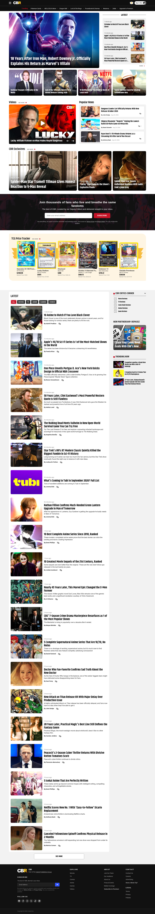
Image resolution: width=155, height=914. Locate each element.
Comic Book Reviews (124, 305)
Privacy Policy (101, 221)
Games (72, 886)
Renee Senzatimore (52, 380)
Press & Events (109, 883)
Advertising (129, 879)
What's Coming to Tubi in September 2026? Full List (71, 480)
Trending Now (122, 356)
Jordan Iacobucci (51, 570)
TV (71, 876)
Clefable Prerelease (126, 271)
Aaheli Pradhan (51, 323)
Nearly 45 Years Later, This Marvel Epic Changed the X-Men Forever (75, 589)
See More (21, 102)
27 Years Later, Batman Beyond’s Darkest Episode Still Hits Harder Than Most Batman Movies (135, 382)
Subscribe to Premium (111, 889)
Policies (128, 898)
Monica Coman (51, 845)
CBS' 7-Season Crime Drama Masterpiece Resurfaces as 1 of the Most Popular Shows (75, 617)
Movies (72, 873)
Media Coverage (109, 886)
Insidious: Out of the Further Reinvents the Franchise (35, 140)
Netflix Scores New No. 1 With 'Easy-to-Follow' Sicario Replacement (73, 809)
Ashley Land (50, 407)
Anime (72, 883)
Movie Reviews (122, 299)
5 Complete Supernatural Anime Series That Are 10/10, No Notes (74, 644)
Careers (128, 876)
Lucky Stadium (43, 271)
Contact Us (129, 873)
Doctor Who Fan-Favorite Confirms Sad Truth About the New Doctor (73, 671)
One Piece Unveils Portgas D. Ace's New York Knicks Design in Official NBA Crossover (116, 49)
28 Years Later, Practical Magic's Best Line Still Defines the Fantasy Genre (75, 726)
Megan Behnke (51, 625)
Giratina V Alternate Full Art (88, 271)
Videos (72, 889)
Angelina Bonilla (51, 434)
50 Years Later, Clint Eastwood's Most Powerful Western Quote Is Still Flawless (116, 61)
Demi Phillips (50, 542)
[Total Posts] (140, 113)
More (141, 66)
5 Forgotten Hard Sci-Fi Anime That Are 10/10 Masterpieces (135, 373)
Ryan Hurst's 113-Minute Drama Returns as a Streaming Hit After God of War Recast (118, 135)
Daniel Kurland (51, 653)
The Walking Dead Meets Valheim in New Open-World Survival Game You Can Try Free (72, 425)
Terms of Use (90, 221)
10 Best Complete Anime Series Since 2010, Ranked (71, 534)
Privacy (128, 894)
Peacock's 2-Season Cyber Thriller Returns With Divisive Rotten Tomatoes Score (74, 754)
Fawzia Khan (50, 351)
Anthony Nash (107, 140)
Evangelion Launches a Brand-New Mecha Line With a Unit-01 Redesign (135, 364)
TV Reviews (121, 302)
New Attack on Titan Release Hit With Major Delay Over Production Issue (73, 698)
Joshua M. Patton (52, 462)
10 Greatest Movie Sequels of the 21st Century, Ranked (73, 561)
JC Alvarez (49, 599)
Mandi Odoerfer (107, 127)
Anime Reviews (123, 308)
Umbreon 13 (103, 269)
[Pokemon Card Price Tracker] (131, 3)
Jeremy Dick (50, 486)
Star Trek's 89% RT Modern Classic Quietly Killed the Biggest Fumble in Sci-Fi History (72, 452)
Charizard (61, 269)
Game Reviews (122, 311)
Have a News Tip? (132, 883)
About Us (107, 879)
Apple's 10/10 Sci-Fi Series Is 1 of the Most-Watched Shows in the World (116, 37)
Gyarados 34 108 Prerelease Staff (30, 269)
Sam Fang (49, 681)
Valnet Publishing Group (44, 872)
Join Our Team (109, 873)
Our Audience (108, 876)
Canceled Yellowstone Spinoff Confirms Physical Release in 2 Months (75, 835)
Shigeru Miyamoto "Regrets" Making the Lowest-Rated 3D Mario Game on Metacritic (120, 122)
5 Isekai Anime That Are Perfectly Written (66, 780)
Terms (128, 891)
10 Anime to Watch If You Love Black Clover (116, 25)
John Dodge (106, 115)
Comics (72, 879)
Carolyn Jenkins (51, 736)
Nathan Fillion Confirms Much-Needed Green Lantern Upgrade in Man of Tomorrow (72, 507)
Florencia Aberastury (53, 762)
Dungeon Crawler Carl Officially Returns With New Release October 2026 (120, 110)
